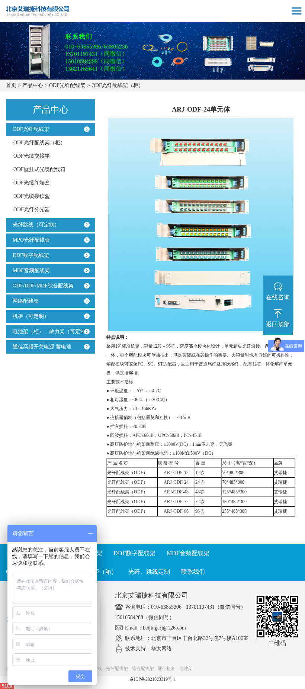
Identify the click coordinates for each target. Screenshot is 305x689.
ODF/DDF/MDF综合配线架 (42, 286)
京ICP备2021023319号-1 (152, 679)
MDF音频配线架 (30, 270)
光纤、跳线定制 (149, 572)
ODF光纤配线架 (67, 85)
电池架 (186, 668)
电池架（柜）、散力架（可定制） (50, 331)
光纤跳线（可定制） (35, 225)
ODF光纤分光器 (31, 209)
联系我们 (193, 572)
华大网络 (161, 648)
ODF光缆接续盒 (31, 196)
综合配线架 (143, 668)
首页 (11, 85)
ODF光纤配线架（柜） (118, 85)
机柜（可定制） (29, 316)
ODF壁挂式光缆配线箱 (39, 169)
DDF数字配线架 (29, 255)
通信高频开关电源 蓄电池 (40, 347)
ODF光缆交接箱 (31, 156)
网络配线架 (24, 301)
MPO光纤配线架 (30, 240)
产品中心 (32, 85)
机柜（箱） (102, 572)
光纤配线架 (117, 668)
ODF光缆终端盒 (31, 183)
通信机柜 (167, 668)
